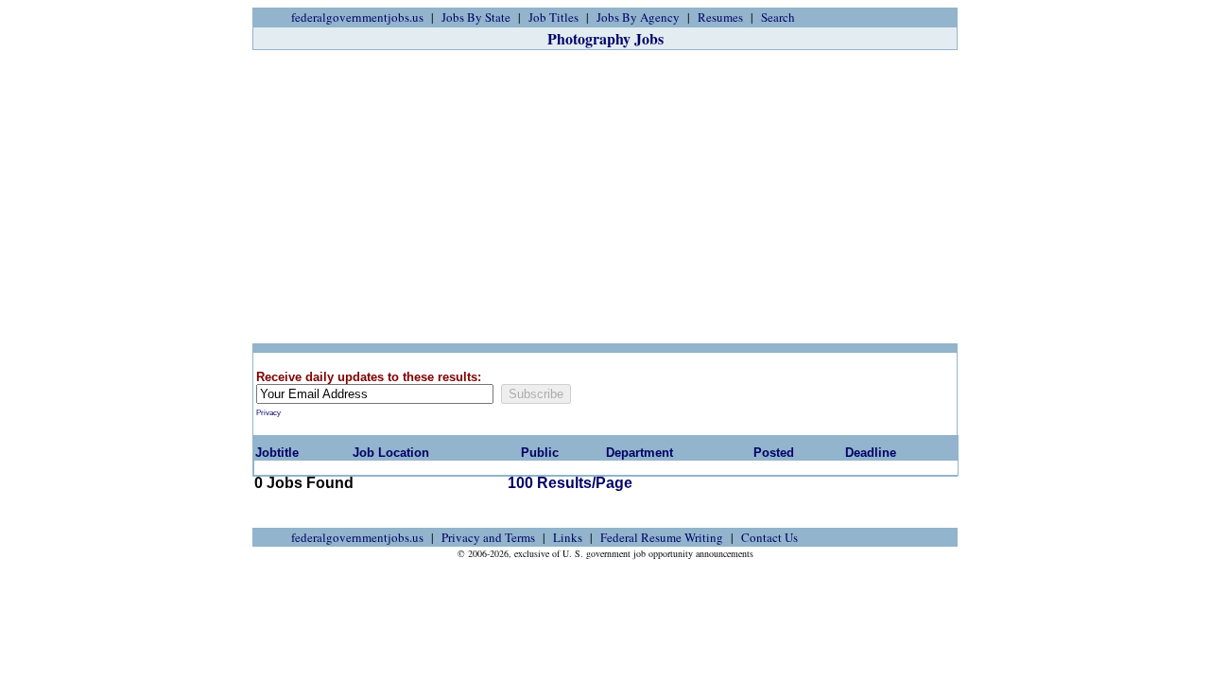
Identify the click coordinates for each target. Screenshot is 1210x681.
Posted (773, 452)
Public (540, 452)
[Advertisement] (605, 196)
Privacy (268, 413)
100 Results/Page (570, 483)
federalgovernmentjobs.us (357, 17)
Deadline (870, 452)
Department (639, 452)
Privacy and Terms (488, 537)
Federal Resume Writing (661, 537)
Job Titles (553, 17)
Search (778, 17)
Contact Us (769, 537)
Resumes (720, 17)
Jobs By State (475, 17)
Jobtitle (277, 452)
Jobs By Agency (638, 17)
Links (567, 537)
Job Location (391, 452)
